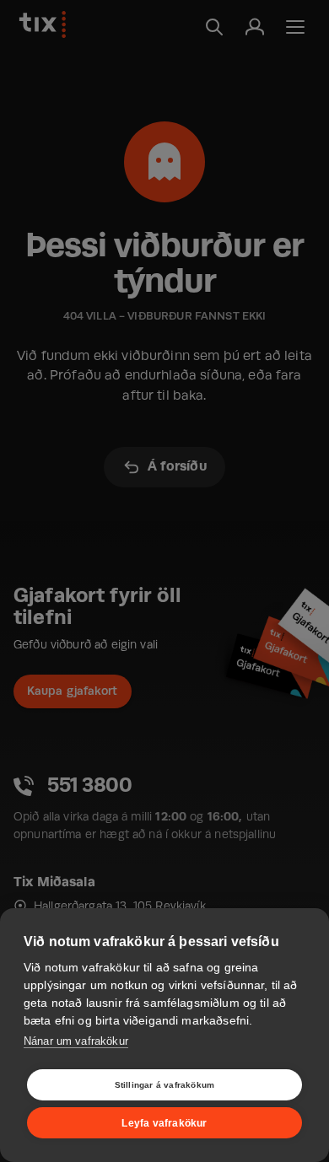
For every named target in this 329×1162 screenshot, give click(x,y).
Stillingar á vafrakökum (165, 1084)
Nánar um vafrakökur (76, 1041)
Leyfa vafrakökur (164, 1123)
